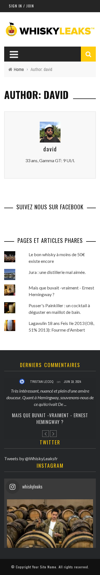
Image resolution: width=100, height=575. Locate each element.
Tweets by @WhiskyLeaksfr (31, 458)
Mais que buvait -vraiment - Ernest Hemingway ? (50, 418)
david (50, 149)
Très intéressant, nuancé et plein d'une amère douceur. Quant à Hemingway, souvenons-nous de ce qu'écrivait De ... (50, 397)
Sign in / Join (21, 6)
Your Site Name (44, 566)
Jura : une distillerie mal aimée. (57, 272)
